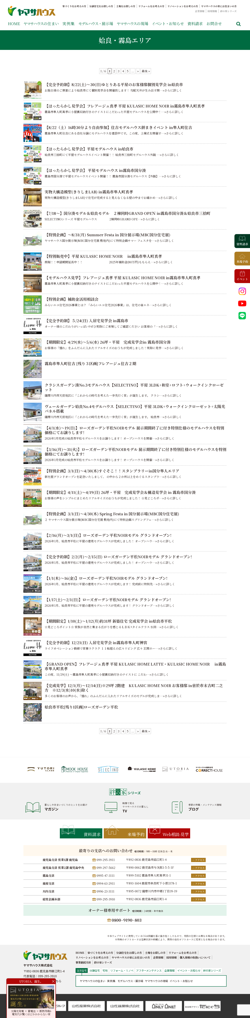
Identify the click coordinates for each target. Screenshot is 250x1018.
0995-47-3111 (106, 875)
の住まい (41, 23)
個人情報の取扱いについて (195, 957)
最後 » (146, 71)
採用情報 (212, 11)
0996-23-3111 (105, 891)
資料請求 (195, 23)
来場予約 (136, 834)
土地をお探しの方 (125, 6)
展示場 (95, 23)
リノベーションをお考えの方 (182, 6)
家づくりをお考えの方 (74, 6)
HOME (14, 23)
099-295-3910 (106, 899)
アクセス (200, 860)
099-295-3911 (106, 860)
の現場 (132, 23)
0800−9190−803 (126, 920)
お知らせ (168, 23)
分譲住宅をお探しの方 (101, 6)
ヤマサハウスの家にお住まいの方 (219, 6)
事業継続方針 (83, 962)
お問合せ (214, 23)
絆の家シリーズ (228, 11)
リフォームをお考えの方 (151, 6)
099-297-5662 (106, 868)
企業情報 (199, 11)
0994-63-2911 (106, 883)
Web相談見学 (176, 834)
